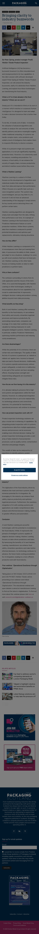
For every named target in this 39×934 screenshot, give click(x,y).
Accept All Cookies (19, 470)
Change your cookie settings (19, 475)
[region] (19, 467)
